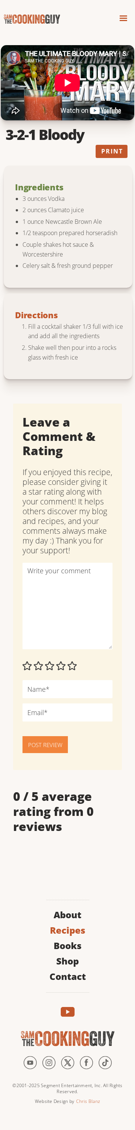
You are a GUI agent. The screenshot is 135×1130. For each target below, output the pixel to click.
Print (112, 151)
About (67, 913)
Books (67, 944)
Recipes (67, 929)
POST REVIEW (45, 745)
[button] (123, 19)
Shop (67, 960)
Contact (68, 975)
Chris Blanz (88, 1101)
